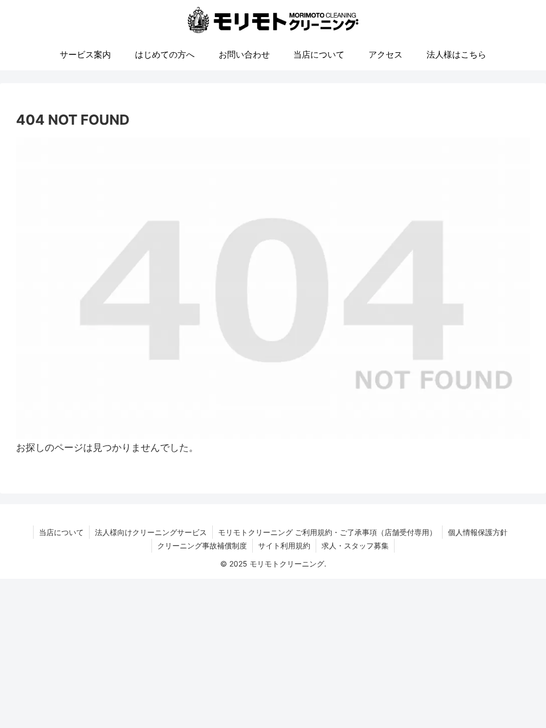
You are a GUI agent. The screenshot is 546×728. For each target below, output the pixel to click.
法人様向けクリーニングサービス (151, 532)
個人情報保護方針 (478, 532)
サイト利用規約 (284, 545)
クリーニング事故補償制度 (202, 545)
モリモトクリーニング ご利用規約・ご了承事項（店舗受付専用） (327, 532)
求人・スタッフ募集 (355, 545)
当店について (61, 532)
